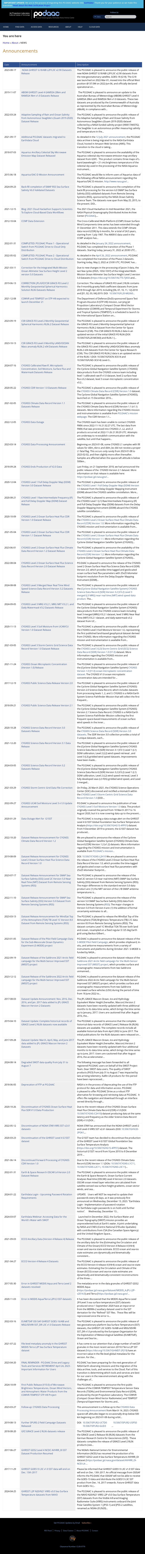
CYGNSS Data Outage (32, 422)
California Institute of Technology (19, 15)
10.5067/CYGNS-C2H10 (89, 1113)
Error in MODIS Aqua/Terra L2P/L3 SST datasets (46, 1299)
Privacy (57, 1530)
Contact (95, 1530)
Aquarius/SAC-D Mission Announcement (42, 174)
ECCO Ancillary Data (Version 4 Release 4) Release (47, 1239)
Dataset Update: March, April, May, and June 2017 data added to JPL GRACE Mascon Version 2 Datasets (47, 1043)
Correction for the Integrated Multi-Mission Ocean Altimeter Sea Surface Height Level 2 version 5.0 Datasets (44, 271)
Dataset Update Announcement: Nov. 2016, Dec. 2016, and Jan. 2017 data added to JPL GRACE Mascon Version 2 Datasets (47, 1002)
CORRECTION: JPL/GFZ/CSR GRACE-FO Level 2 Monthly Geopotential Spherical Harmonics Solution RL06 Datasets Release (45, 287)
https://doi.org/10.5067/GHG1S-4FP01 (107, 825)
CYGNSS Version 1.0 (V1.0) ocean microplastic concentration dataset (107, 671)
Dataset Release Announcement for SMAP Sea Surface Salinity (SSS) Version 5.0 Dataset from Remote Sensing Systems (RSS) (46, 901)
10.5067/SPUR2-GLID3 (94, 1426)
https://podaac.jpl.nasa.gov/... (95, 476)
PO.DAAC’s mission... (106, 851)
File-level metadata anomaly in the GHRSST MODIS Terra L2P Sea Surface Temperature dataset (44, 1347)
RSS (107, 904)
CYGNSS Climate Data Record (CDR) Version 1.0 (106, 391)
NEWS (23, 42)
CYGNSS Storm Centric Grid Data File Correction (46, 787)
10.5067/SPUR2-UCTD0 (95, 1422)
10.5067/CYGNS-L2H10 (94, 856)
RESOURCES (54, 27)
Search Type (98, 13)
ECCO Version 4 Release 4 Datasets (39, 1261)
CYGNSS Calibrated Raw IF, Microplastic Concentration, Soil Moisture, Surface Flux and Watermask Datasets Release (46, 369)
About (68, 27)
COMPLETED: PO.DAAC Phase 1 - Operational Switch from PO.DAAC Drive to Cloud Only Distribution (45, 247)
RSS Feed (48, 1530)
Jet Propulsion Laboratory (19, 13)
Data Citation (68, 1530)
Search (108, 13)
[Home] (56, 14)
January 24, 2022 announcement (113, 243)
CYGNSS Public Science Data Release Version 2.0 (47, 683)
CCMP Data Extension (33, 221)
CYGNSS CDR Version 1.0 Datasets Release (43, 387)
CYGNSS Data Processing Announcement (43, 444)
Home (6, 27)
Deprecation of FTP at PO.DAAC (38, 1084)
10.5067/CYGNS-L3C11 (113, 1166)
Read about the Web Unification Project (31, 5)
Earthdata (88, 2)
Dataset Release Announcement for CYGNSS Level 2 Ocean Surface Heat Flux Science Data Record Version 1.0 (45, 860)
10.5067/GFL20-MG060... (124, 293)
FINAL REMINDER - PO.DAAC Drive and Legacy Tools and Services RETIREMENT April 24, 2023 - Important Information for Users (46, 1366)
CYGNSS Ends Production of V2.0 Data (41, 466)
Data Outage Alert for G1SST (36, 818)
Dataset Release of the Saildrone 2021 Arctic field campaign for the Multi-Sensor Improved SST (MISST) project (47, 961)
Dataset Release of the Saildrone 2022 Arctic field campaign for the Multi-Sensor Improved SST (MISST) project (47, 980)
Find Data (19, 27)
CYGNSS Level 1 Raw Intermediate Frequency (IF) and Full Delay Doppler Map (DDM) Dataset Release (47, 501)
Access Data (36, 27)
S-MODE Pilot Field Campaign (92, 942)
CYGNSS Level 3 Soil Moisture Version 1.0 (99, 806)
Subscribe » (86, 1523)
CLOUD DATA (94, 27)
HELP (80, 27)
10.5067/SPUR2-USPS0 (125, 1422)
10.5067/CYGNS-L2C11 (89, 1166)
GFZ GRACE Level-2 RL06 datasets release (43, 1431)
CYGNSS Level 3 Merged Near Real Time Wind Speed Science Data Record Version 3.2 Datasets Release (47, 589)
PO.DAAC (90, 215)
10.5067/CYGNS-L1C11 (123, 1163)
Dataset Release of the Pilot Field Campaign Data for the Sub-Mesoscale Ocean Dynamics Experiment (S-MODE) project (47, 942)
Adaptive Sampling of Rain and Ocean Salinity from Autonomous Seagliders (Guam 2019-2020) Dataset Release (47, 118)
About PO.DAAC (82, 1530)
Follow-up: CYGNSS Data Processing (40, 1407)
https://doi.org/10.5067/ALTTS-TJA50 (110, 277)
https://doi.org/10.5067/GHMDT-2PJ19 (106, 1350)
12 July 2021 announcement (110, 136)
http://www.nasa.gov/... (119, 181)
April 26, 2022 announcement (111, 255)
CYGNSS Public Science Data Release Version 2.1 (47, 705)
